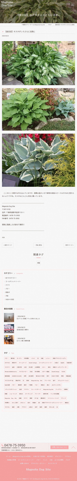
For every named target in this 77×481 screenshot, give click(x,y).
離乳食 (12, 358)
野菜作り (14, 362)
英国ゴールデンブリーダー (60, 367)
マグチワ (7, 367)
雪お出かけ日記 (40, 376)
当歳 (42, 358)
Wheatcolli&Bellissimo (11, 371)
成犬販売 (31, 376)
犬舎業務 (37, 367)
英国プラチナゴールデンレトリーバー (52, 402)
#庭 (38, 263)
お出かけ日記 (10, 299)
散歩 (25, 385)
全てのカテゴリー (11, 278)
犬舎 (3, 237)
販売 (41, 407)
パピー (8, 289)
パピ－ (6, 358)
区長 (31, 371)
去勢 (25, 376)
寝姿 (13, 407)
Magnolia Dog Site (36, 380)
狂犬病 (30, 367)
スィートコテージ (36, 389)
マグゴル (7, 407)
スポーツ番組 (45, 371)
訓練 (20, 398)
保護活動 (68, 376)
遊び (48, 385)
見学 (36, 407)
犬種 (18, 407)
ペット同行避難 (55, 394)
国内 (49, 367)
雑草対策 (45, 394)
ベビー (36, 385)
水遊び (56, 362)
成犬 (29, 402)
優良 (46, 407)
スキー (44, 367)
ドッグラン (59, 389)
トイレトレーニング (53, 398)
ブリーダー (38, 394)
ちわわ (63, 371)
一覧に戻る (38, 245)
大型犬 (30, 407)
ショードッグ (13, 394)
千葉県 (30, 385)
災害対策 (19, 367)
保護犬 (34, 402)
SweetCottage (55, 371)
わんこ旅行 (15, 402)
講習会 (67, 402)
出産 (20, 389)
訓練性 (66, 389)
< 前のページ (8, 245)
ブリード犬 (48, 380)
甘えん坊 (51, 407)
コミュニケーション (63, 380)
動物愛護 (7, 376)
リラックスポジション (11, 389)
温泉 (13, 367)
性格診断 (69, 362)
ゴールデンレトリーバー (13, 281)
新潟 (27, 380)
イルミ (33, 358)
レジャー (48, 358)
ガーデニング (28, 394)
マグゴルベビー (23, 371)
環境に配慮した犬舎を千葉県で (13, 225)
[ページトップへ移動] (73, 447)
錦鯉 (6, 394)
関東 (31, 398)
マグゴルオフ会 (9, 380)
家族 (62, 376)
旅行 (48, 376)
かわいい (22, 402)
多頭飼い (7, 402)
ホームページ (22, 362)
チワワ (8, 285)
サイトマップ (52, 463)
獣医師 (20, 385)
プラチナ (24, 407)
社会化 (62, 362)
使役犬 (21, 394)
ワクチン (26, 389)
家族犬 (8, 292)
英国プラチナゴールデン (59, 358)
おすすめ (7, 362)
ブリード (63, 398)
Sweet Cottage (33, 362)
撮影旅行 (43, 398)
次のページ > (69, 245)
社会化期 (7, 385)
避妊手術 (18, 380)
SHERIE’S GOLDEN (16, 376)
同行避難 (37, 371)
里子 (54, 380)
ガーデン (19, 358)
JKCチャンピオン (56, 385)
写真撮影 (26, 358)
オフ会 (36, 398)
